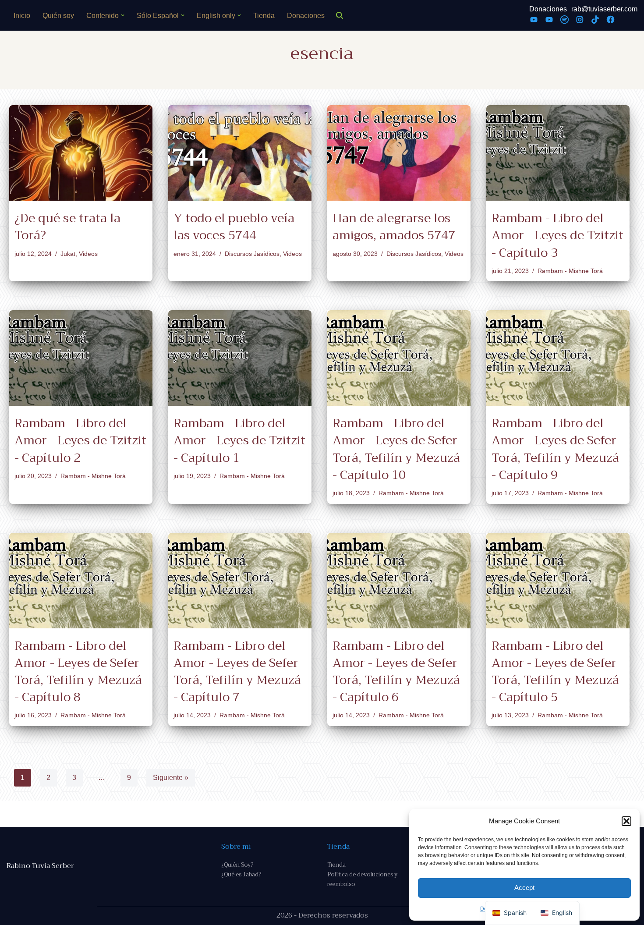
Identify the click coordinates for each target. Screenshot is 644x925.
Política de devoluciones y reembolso (362, 879)
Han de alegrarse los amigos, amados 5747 (394, 226)
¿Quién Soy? (237, 865)
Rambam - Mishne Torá (570, 270)
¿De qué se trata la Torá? (67, 226)
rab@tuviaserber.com (604, 9)
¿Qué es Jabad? (241, 874)
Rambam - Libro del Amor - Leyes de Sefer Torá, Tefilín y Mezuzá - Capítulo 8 (78, 671)
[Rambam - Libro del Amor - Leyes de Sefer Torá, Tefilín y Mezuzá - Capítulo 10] (399, 358)
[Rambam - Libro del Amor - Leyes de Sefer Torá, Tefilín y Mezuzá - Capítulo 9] (558, 358)
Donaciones (306, 15)
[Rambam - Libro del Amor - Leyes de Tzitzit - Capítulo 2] (80, 358)
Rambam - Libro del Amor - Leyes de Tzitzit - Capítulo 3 (557, 235)
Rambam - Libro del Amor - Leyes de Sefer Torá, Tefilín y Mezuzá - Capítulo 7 (237, 671)
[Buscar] (339, 15)
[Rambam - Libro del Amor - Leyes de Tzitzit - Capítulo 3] (558, 153)
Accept (524, 887)
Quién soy (58, 15)
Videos (88, 253)
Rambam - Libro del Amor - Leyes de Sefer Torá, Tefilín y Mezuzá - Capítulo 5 (555, 671)
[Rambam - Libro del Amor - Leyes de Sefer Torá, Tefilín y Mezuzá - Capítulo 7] (239, 580)
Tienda (264, 15)
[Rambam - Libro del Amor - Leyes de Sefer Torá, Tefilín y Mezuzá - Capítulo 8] (80, 580)
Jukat (67, 253)
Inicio (22, 15)
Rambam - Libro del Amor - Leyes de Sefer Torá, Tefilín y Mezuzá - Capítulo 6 (396, 671)
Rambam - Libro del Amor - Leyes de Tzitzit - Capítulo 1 (239, 440)
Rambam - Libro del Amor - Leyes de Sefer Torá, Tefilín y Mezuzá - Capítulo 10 (396, 449)
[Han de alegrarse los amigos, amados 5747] (399, 153)
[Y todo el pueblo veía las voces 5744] (239, 153)
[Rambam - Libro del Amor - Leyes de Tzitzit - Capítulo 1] (239, 358)
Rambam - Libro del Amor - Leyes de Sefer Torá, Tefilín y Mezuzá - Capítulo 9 (555, 449)
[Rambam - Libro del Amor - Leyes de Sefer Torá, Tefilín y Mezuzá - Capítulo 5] (558, 580)
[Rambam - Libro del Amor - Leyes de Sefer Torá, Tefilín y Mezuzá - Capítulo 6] (399, 580)
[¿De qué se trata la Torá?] (80, 153)
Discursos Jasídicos (252, 253)
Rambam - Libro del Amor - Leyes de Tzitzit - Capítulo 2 (80, 440)
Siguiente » (170, 777)
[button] (626, 821)
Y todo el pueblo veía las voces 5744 (233, 226)
